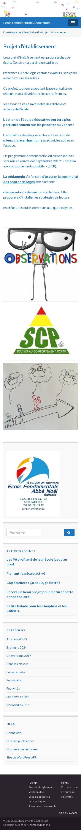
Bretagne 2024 (16, 647)
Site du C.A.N (68, 812)
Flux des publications (20, 741)
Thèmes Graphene (39, 824)
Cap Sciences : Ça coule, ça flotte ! (33, 582)
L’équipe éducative (39, 796)
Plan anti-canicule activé (25, 573)
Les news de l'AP (17, 696)
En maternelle (15, 672)
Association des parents (42, 806)
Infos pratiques (37, 801)
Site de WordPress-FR (21, 757)
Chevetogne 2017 (18, 655)
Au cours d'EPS (16, 639)
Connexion (13, 733)
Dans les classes (17, 664)
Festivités (13, 688)
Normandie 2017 (17, 705)
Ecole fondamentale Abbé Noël (26, 23)
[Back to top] (71, 820)
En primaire (13, 680)
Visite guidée (36, 791)
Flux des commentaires (21, 749)
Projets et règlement (41, 787)
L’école (33, 783)
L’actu (65, 783)
